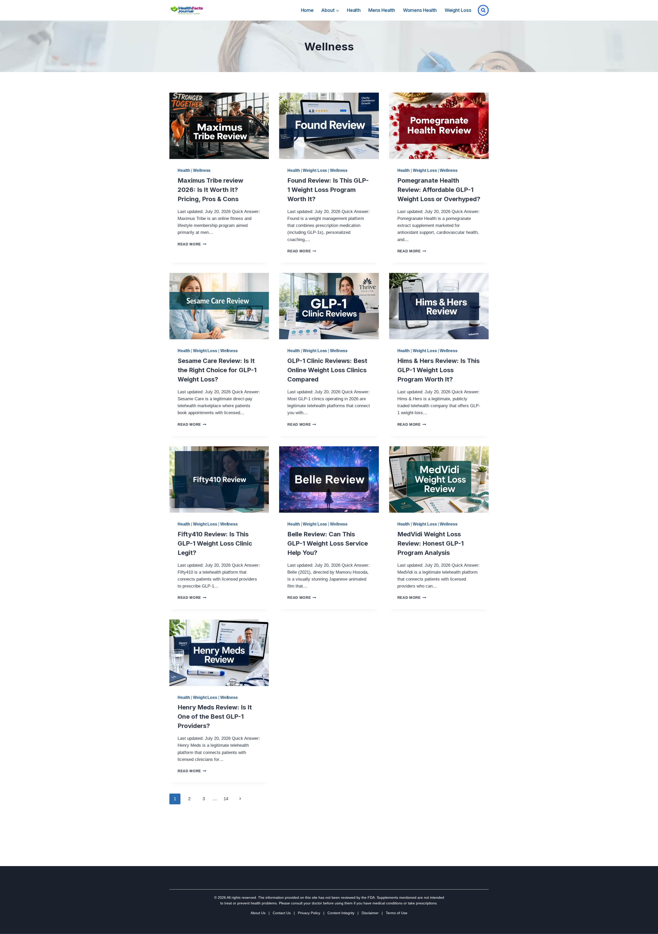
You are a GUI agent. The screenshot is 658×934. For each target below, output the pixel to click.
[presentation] (219, 126)
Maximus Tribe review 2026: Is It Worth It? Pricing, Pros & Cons (210, 190)
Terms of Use (396, 913)
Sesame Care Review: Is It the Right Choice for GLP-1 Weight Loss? (217, 370)
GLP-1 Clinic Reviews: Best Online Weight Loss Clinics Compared (327, 370)
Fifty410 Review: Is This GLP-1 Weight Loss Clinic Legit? (215, 543)
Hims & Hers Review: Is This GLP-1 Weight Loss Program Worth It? (438, 370)
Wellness (202, 170)
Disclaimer (370, 913)
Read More (192, 244)
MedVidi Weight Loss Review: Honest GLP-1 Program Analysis (430, 543)
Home (307, 10)
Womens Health (420, 10)
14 (226, 798)
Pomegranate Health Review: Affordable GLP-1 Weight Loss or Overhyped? (438, 190)
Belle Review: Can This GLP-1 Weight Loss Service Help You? (327, 543)
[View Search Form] (483, 10)
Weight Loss (458, 10)
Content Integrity (340, 913)
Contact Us (282, 913)
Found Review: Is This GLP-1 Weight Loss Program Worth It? (328, 190)
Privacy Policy (309, 913)
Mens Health (381, 10)
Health (354, 10)
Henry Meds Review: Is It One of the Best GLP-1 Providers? (215, 717)
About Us (258, 913)
